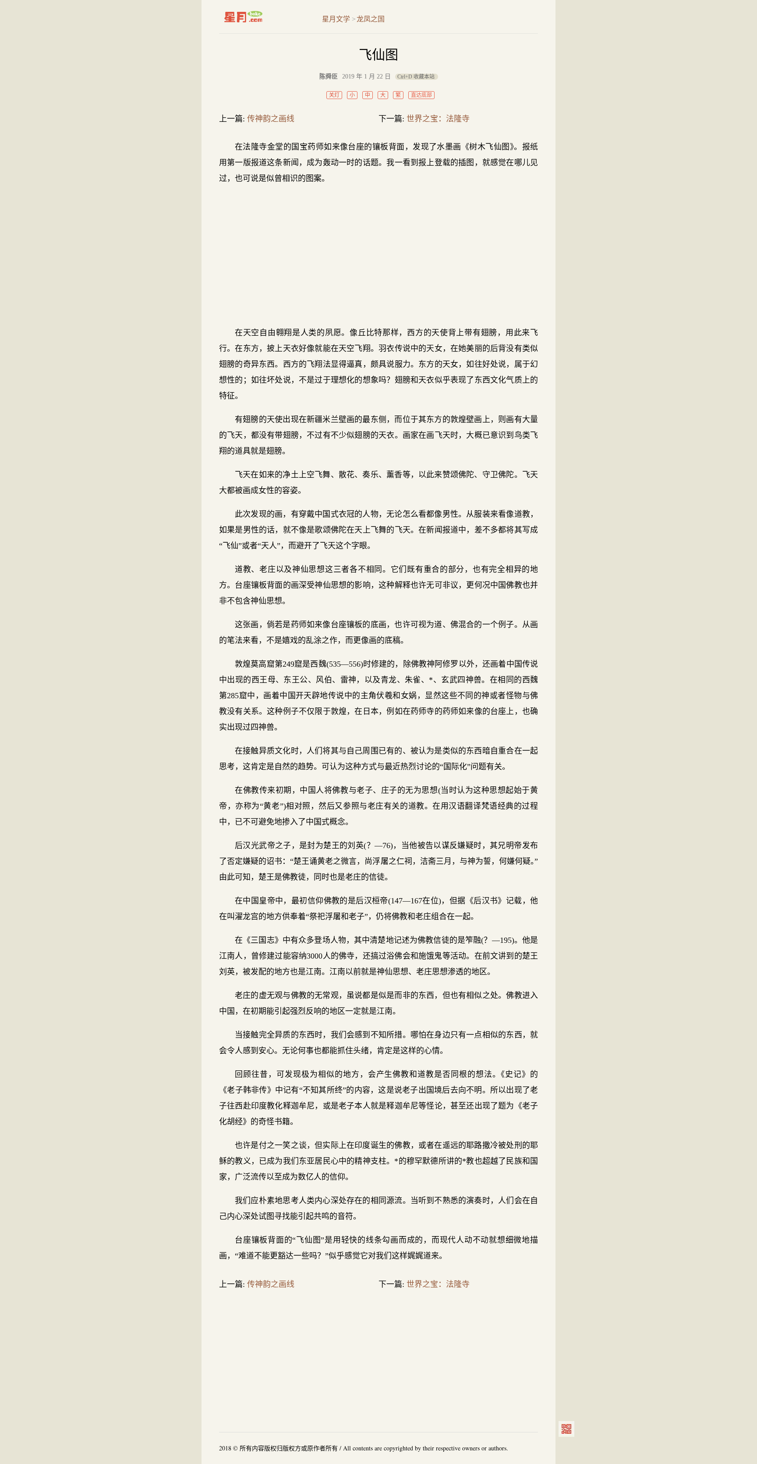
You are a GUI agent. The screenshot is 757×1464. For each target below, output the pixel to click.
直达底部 (421, 95)
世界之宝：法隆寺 (438, 118)
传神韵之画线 (270, 118)
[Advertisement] (378, 255)
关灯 (334, 95)
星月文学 (261, 16)
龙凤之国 (371, 19)
